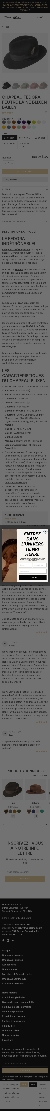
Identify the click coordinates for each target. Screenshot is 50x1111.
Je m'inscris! (33, 577)
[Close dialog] (45, 531)
